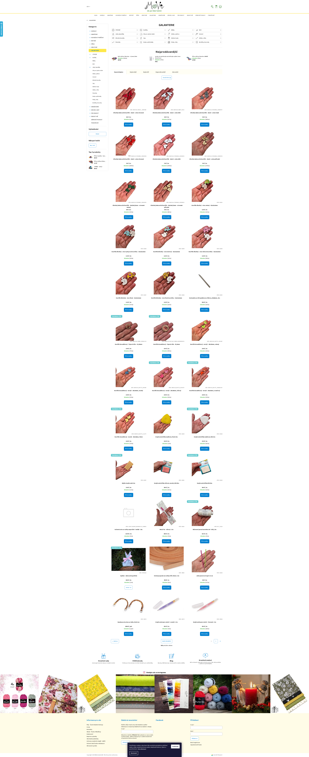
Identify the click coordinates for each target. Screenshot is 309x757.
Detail (127, 587)
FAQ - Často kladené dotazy (95, 725)
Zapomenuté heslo (196, 745)
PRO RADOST (95, 113)
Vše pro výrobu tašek (98, 70)
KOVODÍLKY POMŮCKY (97, 37)
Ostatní (94, 77)
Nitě (94, 64)
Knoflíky (94, 57)
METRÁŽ (93, 41)
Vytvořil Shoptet (217, 755)
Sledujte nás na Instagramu (156, 672)
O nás (88, 727)
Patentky (95, 93)
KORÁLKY (94, 31)
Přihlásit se (125, 742)
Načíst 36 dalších (166, 641)
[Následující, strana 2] (216, 641)
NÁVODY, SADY (95, 110)
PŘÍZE (93, 44)
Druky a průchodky (97, 96)
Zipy (94, 83)
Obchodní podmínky (93, 739)
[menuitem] (96, 15)
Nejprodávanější (160, 72)
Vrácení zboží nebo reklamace (96, 743)
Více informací (142, 749)
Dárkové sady (96, 86)
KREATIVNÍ (94, 47)
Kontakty (89, 729)
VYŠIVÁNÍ (95, 54)
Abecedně (175, 72)
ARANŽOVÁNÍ (95, 107)
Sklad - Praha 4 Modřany (94, 732)
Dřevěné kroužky (97, 80)
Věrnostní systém (92, 746)
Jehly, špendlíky (96, 67)
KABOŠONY (94, 34)
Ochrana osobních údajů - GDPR (96, 741)
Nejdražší (146, 72)
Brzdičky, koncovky (97, 103)
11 (220, 641)
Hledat (97, 134)
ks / (92, 145)
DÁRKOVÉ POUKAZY (96, 120)
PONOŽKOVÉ (95, 123)
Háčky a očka (96, 90)
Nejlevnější (133, 72)
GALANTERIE (95, 50)
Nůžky (94, 61)
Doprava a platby (92, 736)
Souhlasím (175, 746)
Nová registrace (195, 742)
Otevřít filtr (166, 77)
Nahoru (116, 641)
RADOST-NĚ (94, 116)
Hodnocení (90, 734)
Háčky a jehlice (96, 74)
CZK (88, 6)
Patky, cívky (95, 99)
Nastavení (134, 753)
